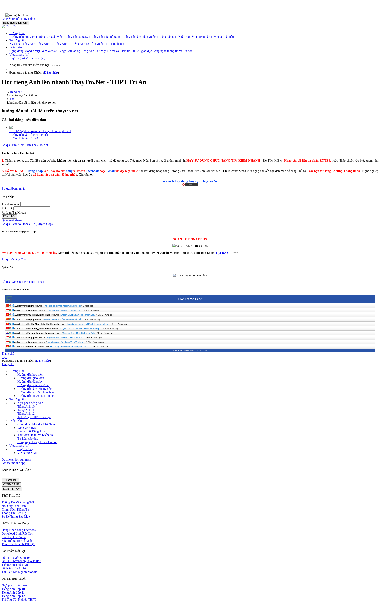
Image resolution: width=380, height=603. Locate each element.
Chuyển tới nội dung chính (18, 18)
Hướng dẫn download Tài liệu (36, 395)
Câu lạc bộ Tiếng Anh (31, 431)
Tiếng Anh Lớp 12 (13, 596)
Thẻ (12, 99)
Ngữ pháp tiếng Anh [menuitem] (22, 43)
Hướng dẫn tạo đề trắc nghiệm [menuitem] (176, 36)
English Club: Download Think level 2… (65, 337)
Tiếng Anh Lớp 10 (13, 589)
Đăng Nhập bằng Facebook (19, 530)
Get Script (177, 350)
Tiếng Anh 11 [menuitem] (62, 43)
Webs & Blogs (26, 427)
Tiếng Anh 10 (26, 406)
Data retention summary (16, 459)
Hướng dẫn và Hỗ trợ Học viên (29, 134)
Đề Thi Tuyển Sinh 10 (16, 557)
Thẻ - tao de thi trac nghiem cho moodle (62, 306)
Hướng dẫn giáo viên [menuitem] (49, 36)
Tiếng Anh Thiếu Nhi (15, 564)
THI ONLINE (10, 480)
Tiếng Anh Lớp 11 (13, 592)
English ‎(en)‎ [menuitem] (17, 58)
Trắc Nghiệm (18, 40)
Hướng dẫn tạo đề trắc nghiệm (36, 392)
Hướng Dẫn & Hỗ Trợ (24, 138)
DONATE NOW (12, 488)
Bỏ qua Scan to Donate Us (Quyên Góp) (27, 224)
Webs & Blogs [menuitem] (57, 51)
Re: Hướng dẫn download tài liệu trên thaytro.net (40, 131)
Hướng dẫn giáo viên (30, 378)
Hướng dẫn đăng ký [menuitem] (75, 36)
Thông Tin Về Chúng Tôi (18, 502)
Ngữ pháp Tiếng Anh (15, 585)
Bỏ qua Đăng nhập (13, 188)
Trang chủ (16, 91)
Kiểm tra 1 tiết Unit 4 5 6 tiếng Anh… (80, 333)
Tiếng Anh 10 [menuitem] (44, 43)
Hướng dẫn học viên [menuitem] (22, 36)
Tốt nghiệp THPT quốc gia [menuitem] (107, 43)
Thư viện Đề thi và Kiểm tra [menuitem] (112, 51)
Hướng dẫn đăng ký (30, 381)
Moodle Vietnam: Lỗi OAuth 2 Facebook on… (89, 324)
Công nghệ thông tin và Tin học (37, 442)
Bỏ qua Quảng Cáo (14, 259)
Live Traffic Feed (190, 299)
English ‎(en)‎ (25, 449)
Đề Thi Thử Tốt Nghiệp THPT (21, 561)
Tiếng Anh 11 (25, 410)
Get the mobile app (13, 463)
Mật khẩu (7, 208)
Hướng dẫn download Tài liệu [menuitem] (215, 36)
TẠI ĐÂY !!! (224, 252)
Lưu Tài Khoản (16, 212)
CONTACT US (11, 484)
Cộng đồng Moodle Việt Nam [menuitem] (28, 51)
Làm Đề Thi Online (14, 537)
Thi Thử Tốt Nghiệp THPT (19, 599)
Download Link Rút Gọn (17, 533)
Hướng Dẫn (17, 33)
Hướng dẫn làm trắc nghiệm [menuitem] (138, 36)
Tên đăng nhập (11, 204)
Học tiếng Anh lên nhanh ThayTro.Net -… (66, 342)
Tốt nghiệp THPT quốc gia (34, 417)
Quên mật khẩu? (12, 220)
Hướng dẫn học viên (30, 374)
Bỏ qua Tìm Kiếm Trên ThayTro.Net (25, 145)
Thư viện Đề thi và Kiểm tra (35, 435)
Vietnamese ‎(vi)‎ (19, 54)
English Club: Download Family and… (65, 310)
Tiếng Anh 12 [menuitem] (80, 43)
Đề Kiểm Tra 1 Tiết (14, 568)
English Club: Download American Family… (81, 328)
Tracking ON (201, 350)
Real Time (189, 350)
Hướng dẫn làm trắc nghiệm (34, 388)
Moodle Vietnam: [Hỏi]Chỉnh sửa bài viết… (63, 319)
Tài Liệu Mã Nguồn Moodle (19, 572)
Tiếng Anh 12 (26, 413)
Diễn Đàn (16, 47)
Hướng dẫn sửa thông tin (33, 385)
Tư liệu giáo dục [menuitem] (141, 51)
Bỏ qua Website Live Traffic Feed (23, 281)
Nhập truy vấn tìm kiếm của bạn (30, 65)
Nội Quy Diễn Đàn (14, 506)
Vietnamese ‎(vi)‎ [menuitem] (35, 58)
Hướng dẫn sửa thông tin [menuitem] (105, 36)
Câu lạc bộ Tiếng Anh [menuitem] (80, 51)
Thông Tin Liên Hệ (14, 513)
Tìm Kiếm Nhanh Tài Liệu (18, 544)
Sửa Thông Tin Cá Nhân (17, 540)
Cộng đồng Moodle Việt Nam (36, 424)
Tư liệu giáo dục (27, 438)
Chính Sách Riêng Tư (15, 509)
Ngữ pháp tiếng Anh (30, 403)
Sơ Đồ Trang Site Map (16, 516)
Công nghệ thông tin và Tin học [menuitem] (172, 51)
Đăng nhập (51, 72)
